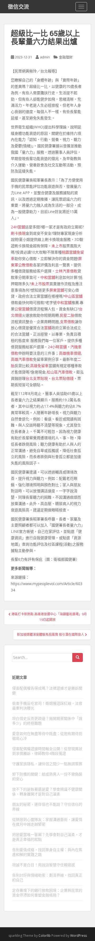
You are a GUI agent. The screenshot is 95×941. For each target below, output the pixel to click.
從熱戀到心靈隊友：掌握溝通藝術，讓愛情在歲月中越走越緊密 (47, 822)
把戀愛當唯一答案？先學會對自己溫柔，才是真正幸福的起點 (47, 837)
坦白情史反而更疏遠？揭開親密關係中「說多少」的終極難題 (47, 721)
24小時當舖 (57, 346)
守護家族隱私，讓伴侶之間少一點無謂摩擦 (47, 763)
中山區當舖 (73, 296)
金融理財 (66, 57)
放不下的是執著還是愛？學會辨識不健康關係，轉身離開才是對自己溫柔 (47, 791)
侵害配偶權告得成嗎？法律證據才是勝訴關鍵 (47, 690)
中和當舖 (47, 277)
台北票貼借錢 (62, 378)
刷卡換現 (18, 233)
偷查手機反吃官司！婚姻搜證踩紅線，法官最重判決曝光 (47, 706)
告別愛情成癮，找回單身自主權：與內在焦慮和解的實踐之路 (47, 852)
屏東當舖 (56, 290)
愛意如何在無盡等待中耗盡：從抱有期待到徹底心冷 (47, 736)
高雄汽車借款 (22, 359)
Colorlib (45, 935)
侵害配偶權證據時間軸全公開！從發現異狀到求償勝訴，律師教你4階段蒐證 (47, 751)
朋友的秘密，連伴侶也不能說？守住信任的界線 (47, 807)
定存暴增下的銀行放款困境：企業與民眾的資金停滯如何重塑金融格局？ (47, 893)
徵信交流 (18, 6)
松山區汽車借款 (60, 371)
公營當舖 (22, 308)
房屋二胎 (67, 315)
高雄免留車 (39, 365)
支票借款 (67, 321)
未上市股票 (40, 283)
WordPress (78, 935)
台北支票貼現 (37, 378)
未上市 (57, 245)
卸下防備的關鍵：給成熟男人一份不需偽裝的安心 (47, 776)
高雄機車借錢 (70, 353)
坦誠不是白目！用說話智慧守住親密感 (43, 864)
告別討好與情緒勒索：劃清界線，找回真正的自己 (47, 877)
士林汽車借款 (66, 270)
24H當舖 (18, 226)
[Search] (77, 657)
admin (45, 57)
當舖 (47, 327)
